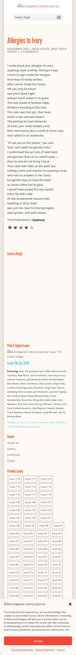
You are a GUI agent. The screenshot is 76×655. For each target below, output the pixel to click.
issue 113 (46, 486)
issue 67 (28, 588)
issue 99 (29, 525)
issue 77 (56, 564)
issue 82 (42, 556)
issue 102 (30, 518)
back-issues (40, 49)
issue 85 (56, 549)
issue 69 (56, 580)
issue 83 (28, 556)
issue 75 (28, 572)
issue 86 (42, 549)
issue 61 (56, 595)
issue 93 (56, 533)
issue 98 (43, 525)
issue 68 (14, 588)
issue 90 (42, 541)
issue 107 (46, 502)
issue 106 (14, 510)
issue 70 (42, 580)
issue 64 (14, 595)
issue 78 (42, 564)
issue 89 (56, 541)
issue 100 (14, 525)
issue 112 (14, 494)
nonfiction (13, 455)
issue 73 (56, 572)
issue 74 (42, 572)
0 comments (29, 52)
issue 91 (28, 541)
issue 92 (14, 541)
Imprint (61, 649)
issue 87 (28, 549)
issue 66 (42, 588)
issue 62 (42, 595)
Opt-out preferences (22, 649)
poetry (12, 52)
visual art (13, 443)
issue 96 (14, 533)
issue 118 (14, 479)
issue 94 (42, 533)
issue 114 (30, 486)
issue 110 (46, 494)
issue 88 (14, 549)
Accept (38, 641)
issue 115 (14, 486)
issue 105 (30, 510)
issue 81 (56, 556)
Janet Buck (59, 49)
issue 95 (28, 533)
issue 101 (46, 518)
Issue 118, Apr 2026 (18, 363)
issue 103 (14, 518)
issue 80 (14, 564)
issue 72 (14, 580)
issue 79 (28, 564)
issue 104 (46, 510)
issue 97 (58, 525)
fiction (11, 461)
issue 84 (14, 556)
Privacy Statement (45, 649)
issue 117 (30, 479)
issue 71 (28, 580)
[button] (70, 604)
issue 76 (14, 572)
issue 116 (46, 479)
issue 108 (30, 502)
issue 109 (14, 502)
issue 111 (30, 494)
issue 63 (28, 595)
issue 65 (56, 588)
